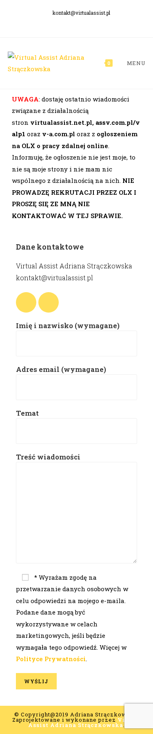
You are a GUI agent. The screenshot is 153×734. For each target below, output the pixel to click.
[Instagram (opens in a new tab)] (83, 22)
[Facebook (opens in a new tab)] (71, 22)
